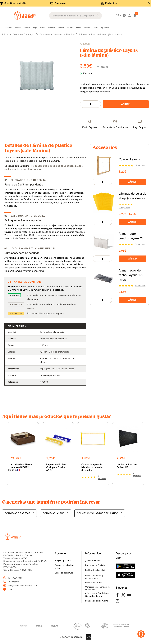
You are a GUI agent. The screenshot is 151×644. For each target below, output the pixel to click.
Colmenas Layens (53, 513)
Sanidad (61, 27)
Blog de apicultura (63, 560)
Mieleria (70, 27)
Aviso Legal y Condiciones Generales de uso (97, 594)
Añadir (132, 182)
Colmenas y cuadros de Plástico (97, 513)
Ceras (42, 27)
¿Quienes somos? (93, 560)
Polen (78, 27)
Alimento (51, 27)
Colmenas (8, 27)
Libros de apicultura (64, 572)
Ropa (35, 27)
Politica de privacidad (95, 570)
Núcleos (18, 27)
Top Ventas (104, 27)
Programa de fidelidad (95, 565)
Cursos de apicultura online (64, 566)
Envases (87, 27)
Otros (95, 27)
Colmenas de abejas (17, 513)
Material (27, 27)
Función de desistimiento (96, 600)
